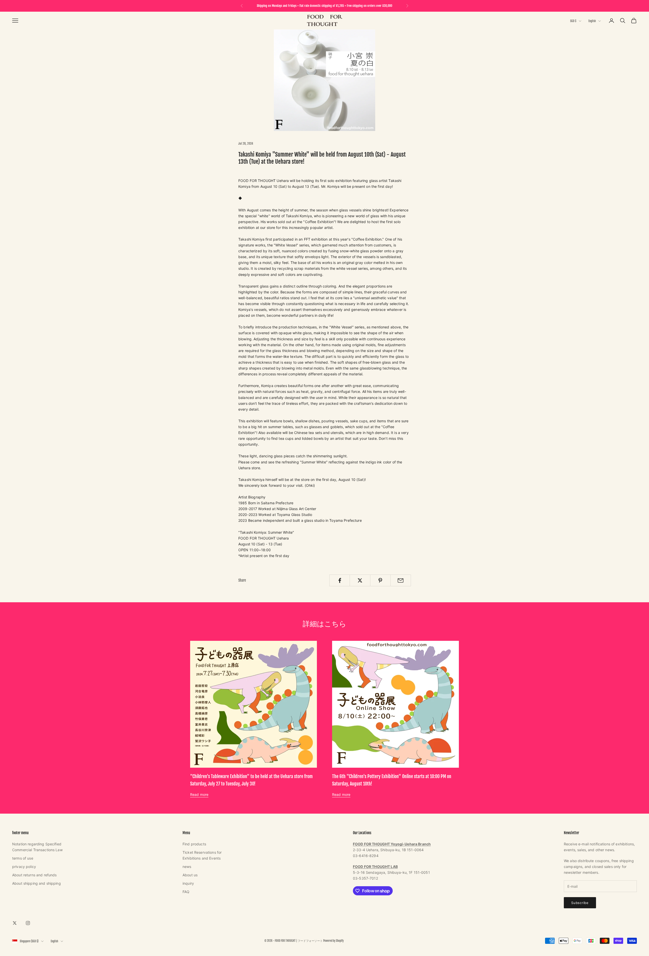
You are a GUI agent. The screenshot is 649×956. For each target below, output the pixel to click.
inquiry (188, 883)
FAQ (186, 892)
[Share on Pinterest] (380, 580)
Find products (194, 844)
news (187, 866)
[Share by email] (401, 580)
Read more (199, 794)
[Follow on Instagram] (27, 923)
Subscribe (580, 903)
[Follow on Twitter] (14, 923)
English (592, 21)
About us (190, 875)
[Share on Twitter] (360, 580)
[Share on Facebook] (340, 580)
